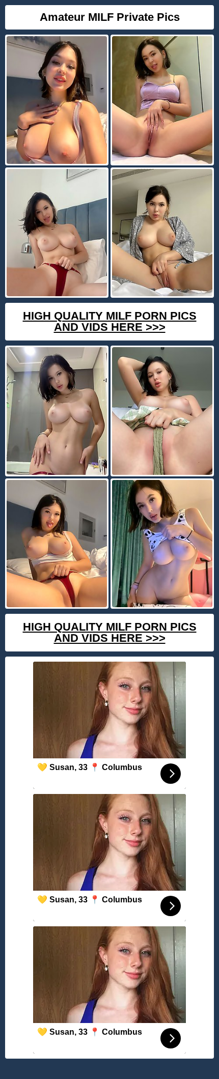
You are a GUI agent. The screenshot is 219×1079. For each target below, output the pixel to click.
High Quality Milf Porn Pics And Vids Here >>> (110, 321)
